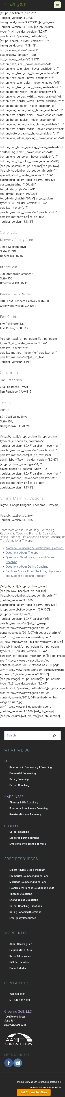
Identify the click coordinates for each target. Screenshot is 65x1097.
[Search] (54, 735)
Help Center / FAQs (20, 950)
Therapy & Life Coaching (23, 802)
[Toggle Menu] (57, 4)
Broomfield (8, 267)
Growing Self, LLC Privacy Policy (45, 1087)
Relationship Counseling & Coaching (30, 767)
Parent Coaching (19, 785)
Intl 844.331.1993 (19, 1000)
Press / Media (17, 968)
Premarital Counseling (22, 773)
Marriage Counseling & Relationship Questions (35, 548)
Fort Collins (9, 317)
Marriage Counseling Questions (28, 882)
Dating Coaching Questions (25, 912)
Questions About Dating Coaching (27, 566)
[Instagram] (17, 1062)
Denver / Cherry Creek (17, 240)
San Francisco (11, 380)
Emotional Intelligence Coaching (28, 808)
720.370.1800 (17, 994)
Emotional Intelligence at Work (27, 843)
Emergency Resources (22, 918)
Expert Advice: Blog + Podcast (27, 869)
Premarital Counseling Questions (29, 876)
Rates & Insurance (20, 956)
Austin (5, 410)
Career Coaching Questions (25, 906)
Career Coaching (19, 831)
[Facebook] (8, 1062)
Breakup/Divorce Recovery (25, 814)
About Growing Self (20, 944)
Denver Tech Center (15, 294)
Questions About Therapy (22, 552)
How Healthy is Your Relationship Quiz (31, 888)
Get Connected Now (33, 1092)
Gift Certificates (19, 962)
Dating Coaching (19, 779)
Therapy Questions (20, 893)
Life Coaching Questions (23, 899)
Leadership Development (24, 837)
